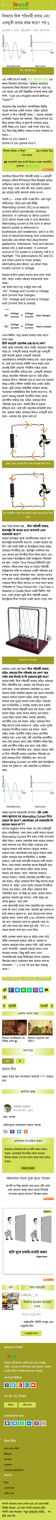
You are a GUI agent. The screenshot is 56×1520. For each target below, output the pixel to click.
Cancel (45, 42)
